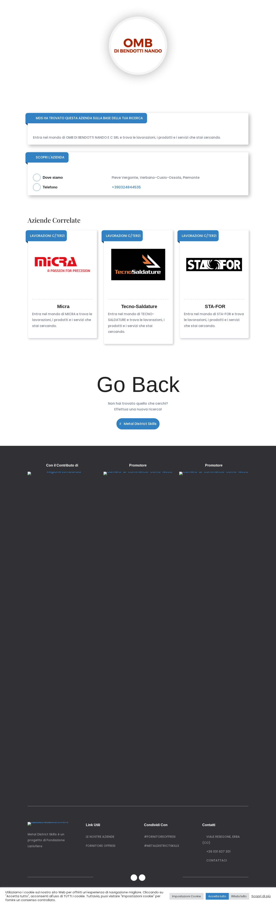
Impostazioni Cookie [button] (186, 896)
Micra (63, 306)
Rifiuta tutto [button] (239, 896)
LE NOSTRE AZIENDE (100, 837)
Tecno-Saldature (139, 306)
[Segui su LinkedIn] (142, 877)
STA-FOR (215, 306)
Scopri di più (261, 896)
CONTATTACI (216, 860)
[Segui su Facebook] (134, 877)
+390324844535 (126, 187)
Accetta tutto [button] (217, 896)
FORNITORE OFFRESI (100, 846)
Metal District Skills (140, 423)
